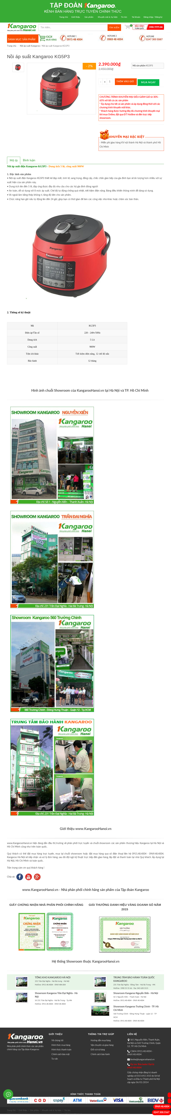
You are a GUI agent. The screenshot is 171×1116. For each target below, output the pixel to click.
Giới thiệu (75, 17)
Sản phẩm (88, 17)
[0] (127, 27)
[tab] (13, 160)
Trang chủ (63, 17)
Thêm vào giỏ (125, 82)
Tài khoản (136, 17)
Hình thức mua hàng (60, 1045)
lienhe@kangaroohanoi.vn (142, 1060)
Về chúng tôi (57, 1040)
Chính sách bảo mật (60, 1054)
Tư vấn (54, 1059)
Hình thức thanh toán (61, 1050)
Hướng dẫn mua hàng (101, 1040)
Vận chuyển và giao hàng (102, 1045)
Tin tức (124, 17)
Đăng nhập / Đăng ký (153, 17)
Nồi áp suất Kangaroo (30, 46)
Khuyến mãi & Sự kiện (108, 17)
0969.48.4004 (162, 1106)
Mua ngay (148, 82)
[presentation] (13, 160)
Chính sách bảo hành (100, 1054)
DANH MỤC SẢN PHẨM (21, 39)
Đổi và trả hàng (98, 1050)
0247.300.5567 (161, 1112)
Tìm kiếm (114, 28)
